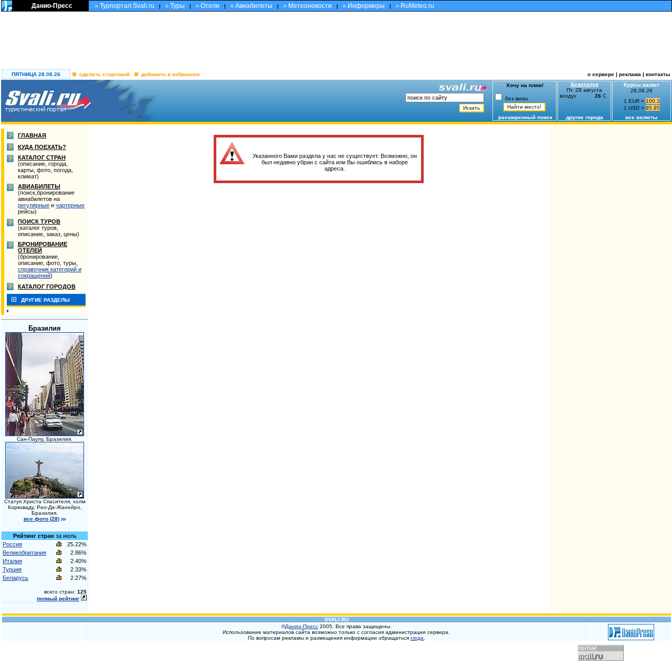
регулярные (33, 205)
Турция (12, 569)
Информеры (366, 5)
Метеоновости (310, 5)
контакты (659, 74)
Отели (210, 5)
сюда (417, 638)
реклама (630, 74)
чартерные (70, 205)
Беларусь (15, 578)
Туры (177, 5)
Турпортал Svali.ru (127, 5)
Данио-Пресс (52, 5)
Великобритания (24, 552)
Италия (12, 561)
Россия (12, 544)
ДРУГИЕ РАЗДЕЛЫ (45, 300)
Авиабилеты (253, 5)
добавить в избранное (170, 74)
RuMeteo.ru (417, 5)
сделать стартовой (104, 74)
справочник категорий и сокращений (49, 272)
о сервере (600, 74)
